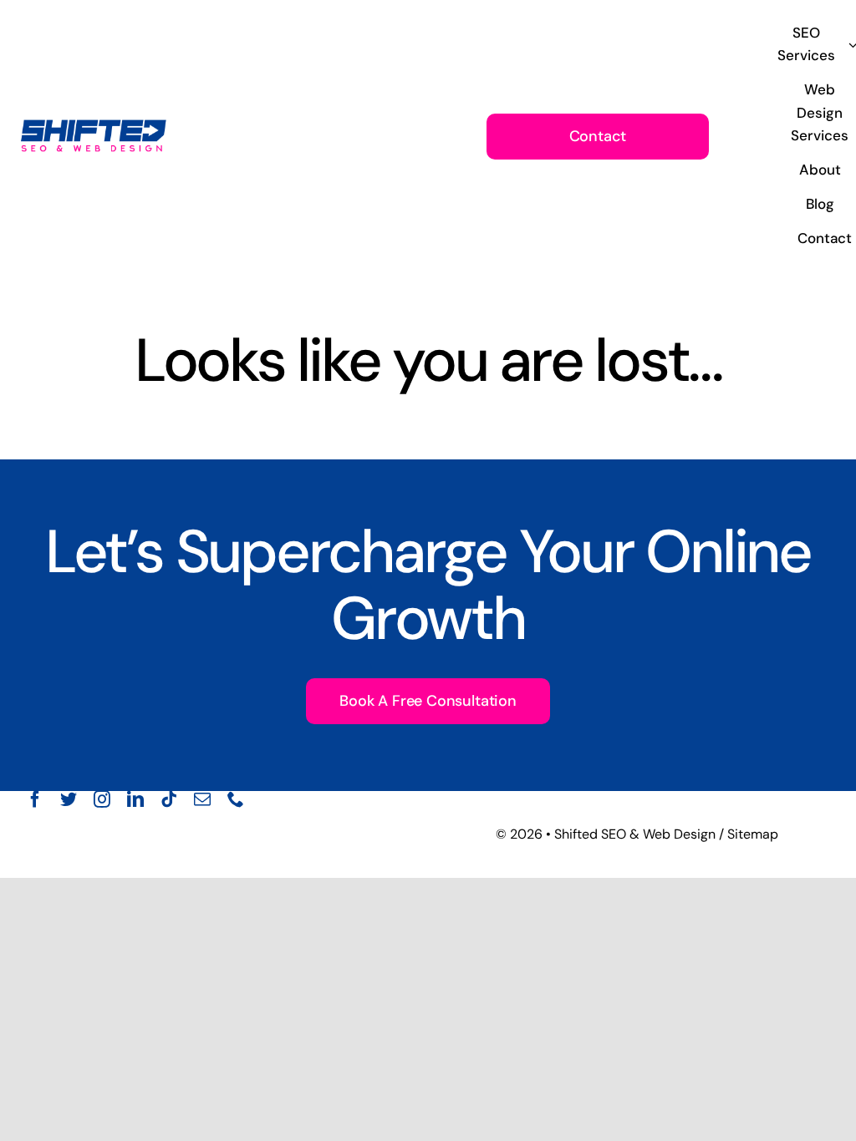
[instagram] (102, 799)
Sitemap (752, 834)
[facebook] (35, 799)
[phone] (235, 799)
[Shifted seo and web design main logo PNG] (94, 121)
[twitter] (68, 799)
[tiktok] (168, 799)
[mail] (202, 799)
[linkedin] (135, 799)
